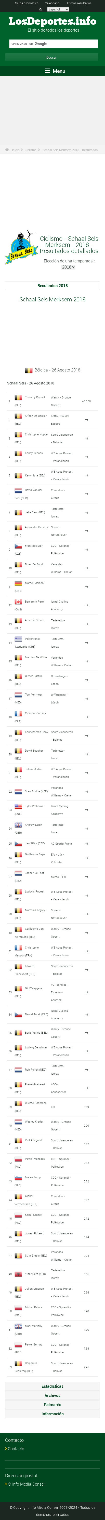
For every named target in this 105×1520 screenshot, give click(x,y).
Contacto (16, 1448)
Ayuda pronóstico (26, 3)
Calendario (52, 3)
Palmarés (52, 1404)
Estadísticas (52, 1386)
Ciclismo (30, 150)
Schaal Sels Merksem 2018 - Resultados (70, 150)
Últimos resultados (78, 3)
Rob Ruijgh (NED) (35, 1069)
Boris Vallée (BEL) (36, 1032)
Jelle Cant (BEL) (35, 512)
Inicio (15, 150)
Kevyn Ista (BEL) (35, 475)
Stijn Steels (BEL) (36, 1255)
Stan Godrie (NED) (36, 791)
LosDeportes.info (52, 21)
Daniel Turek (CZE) (36, 1014)
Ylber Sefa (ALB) (35, 1274)
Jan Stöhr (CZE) (35, 843)
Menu (58, 71)
